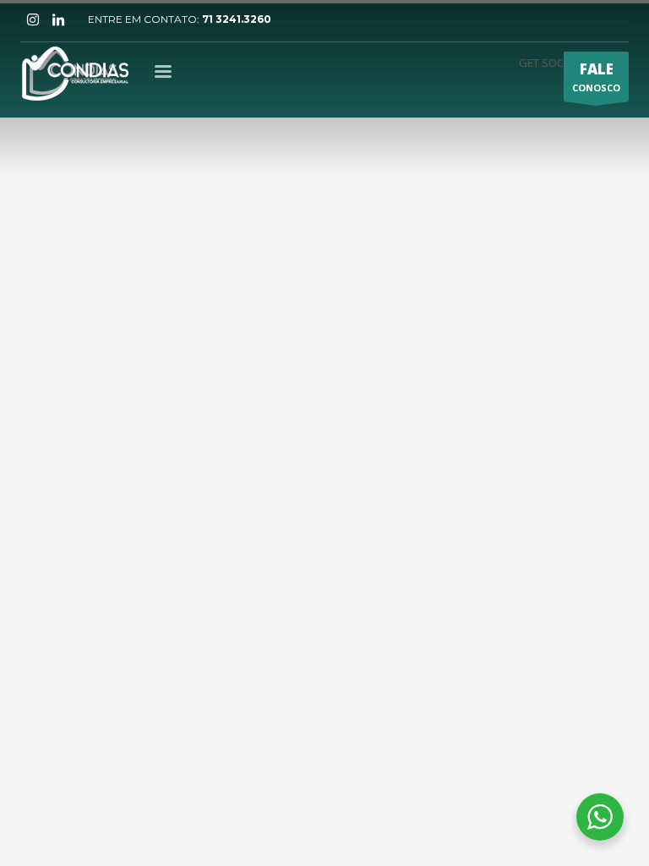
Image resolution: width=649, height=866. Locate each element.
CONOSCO (596, 76)
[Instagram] (33, 19)
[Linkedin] (58, 19)
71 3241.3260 (236, 19)
